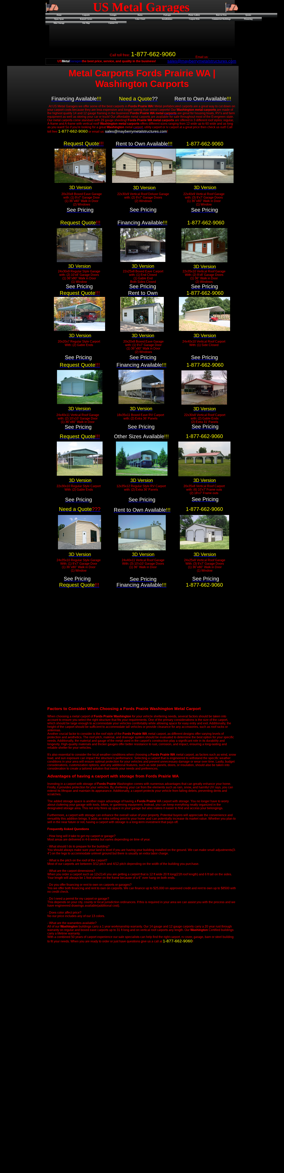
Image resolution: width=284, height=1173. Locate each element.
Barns (140, 15)
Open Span (59, 19)
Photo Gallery (194, 15)
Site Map (86, 23)
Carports (86, 15)
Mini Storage (59, 23)
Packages (167, 15)
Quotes (248, 15)
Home (59, 15)
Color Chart (140, 19)
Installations (167, 19)
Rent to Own (221, 15)
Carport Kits (194, 19)
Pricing (113, 19)
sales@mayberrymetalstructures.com (201, 61)
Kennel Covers (86, 19)
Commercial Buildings (221, 19)
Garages (113, 15)
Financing (248, 19)
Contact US (113, 23)
